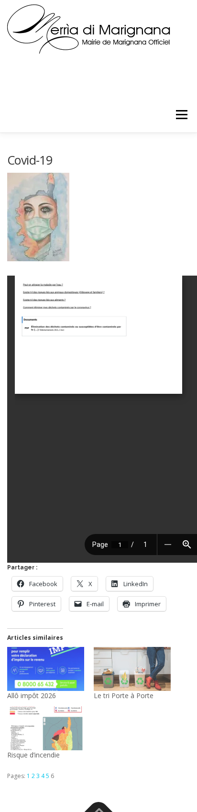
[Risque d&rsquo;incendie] (45, 728)
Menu (181, 115)
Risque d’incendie (33, 754)
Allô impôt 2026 (31, 695)
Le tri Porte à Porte (123, 695)
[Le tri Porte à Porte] (132, 669)
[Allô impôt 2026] (45, 669)
